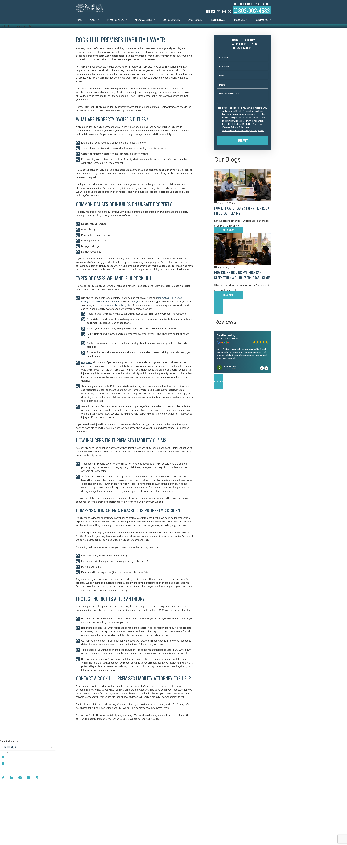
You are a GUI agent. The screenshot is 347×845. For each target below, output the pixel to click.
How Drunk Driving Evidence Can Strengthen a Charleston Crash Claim (242, 275)
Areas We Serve (143, 20)
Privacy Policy (71, 842)
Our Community (171, 20)
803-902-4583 (254, 10)
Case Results (195, 20)
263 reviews (232, 338)
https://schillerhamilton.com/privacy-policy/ (243, 130)
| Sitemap (84, 842)
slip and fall (139, 52)
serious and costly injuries (117, 305)
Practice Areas (115, 20)
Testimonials (217, 20)
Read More (228, 230)
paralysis (135, 301)
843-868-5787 (15, 763)
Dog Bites (86, 362)
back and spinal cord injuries (104, 301)
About (93, 20)
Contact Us (262, 20)
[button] (242, 306)
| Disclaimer (95, 842)
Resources (239, 20)
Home (79, 20)
